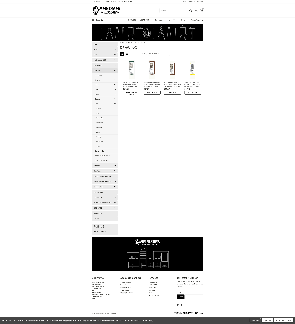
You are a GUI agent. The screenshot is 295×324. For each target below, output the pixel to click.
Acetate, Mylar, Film (101, 160)
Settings (255, 320)
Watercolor (99, 141)
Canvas (97, 80)
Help (183, 20)
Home (122, 42)
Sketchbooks (99, 151)
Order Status (124, 290)
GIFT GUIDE (98, 208)
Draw (95, 49)
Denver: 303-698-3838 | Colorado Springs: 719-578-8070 (112, 2)
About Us (172, 20)
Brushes (97, 166)
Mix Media (99, 118)
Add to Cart (152, 92)
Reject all (267, 320)
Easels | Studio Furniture (103, 181)
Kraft (97, 113)
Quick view (131, 69)
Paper (97, 85)
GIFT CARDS (98, 213)
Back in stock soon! (131, 93)
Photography (98, 192)
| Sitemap (113, 313)
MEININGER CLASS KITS (102, 203)
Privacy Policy (148, 320)
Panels (97, 94)
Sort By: (144, 54)
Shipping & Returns (126, 293)
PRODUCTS (131, 20)
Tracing (98, 137)
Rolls (96, 104)
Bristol (98, 146)
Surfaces (97, 71)
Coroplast (98, 75)
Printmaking (98, 65)
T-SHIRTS (97, 219)
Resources (159, 20)
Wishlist (200, 2)
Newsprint (99, 122)
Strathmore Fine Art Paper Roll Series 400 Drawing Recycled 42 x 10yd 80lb (131, 85)
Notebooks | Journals (102, 156)
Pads (96, 89)
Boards (97, 99)
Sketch (98, 132)
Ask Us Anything (197, 20)
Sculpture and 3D (100, 60)
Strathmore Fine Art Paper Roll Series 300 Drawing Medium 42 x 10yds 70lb (192, 85)
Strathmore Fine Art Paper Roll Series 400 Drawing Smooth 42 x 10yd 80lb (152, 85)
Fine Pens (97, 171)
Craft (95, 55)
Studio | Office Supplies (102, 176)
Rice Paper (99, 127)
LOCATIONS (144, 20)
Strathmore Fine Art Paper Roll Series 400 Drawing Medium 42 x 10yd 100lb (172, 85)
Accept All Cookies (284, 320)
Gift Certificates (189, 2)
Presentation (98, 187)
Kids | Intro (98, 197)
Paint (95, 44)
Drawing (98, 108)
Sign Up (128, 287)
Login (122, 287)
